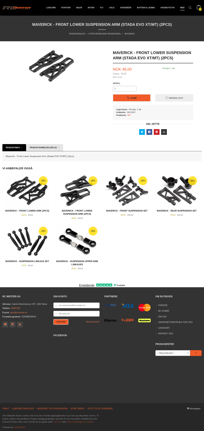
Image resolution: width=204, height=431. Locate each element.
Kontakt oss (165, 333)
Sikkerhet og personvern (52, 408)
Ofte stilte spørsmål (100, 408)
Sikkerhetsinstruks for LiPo (175, 322)
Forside (163, 305)
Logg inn (51, 8)
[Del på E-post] (164, 132)
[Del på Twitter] (142, 132)
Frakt (5, 408)
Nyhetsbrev (77, 408)
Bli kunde (163, 311)
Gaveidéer (125, 8)
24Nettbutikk (20, 427)
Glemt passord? (93, 322)
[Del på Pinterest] (157, 132)
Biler (79, 8)
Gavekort (164, 328)
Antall (116, 83)
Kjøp (134, 98)
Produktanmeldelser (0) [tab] (43, 147)
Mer (182, 8)
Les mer (58, 422)
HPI (128, 115)
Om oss (162, 316)
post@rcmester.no (18, 312)
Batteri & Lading (146, 8)
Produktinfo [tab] (13, 147)
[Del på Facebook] (149, 132)
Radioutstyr (168, 8)
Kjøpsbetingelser (23, 408)
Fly (101, 8)
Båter (91, 8)
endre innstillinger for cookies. (80, 422)
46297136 (15, 308)
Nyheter (66, 8)
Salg (111, 8)
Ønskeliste (175, 98)
